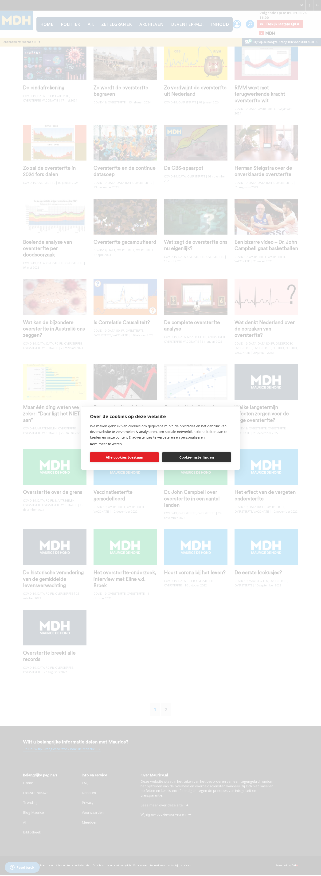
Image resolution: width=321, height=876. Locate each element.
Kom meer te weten (106, 443)
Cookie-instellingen (196, 457)
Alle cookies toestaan (124, 457)
